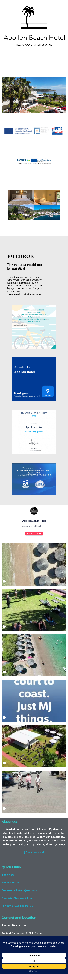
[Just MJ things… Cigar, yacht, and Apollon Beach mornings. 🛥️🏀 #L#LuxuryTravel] (34, 701)
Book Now (8, 874)
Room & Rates (10, 882)
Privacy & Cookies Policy (17, 905)
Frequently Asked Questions (19, 890)
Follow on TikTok (34, 533)
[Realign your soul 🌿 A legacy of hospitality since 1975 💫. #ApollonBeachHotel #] (34, 610)
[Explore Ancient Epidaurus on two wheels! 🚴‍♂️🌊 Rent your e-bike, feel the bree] (34, 792)
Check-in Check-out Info (17, 898)
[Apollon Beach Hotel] (34, 25)
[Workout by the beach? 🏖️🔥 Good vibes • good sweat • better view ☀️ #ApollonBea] (34, 746)
